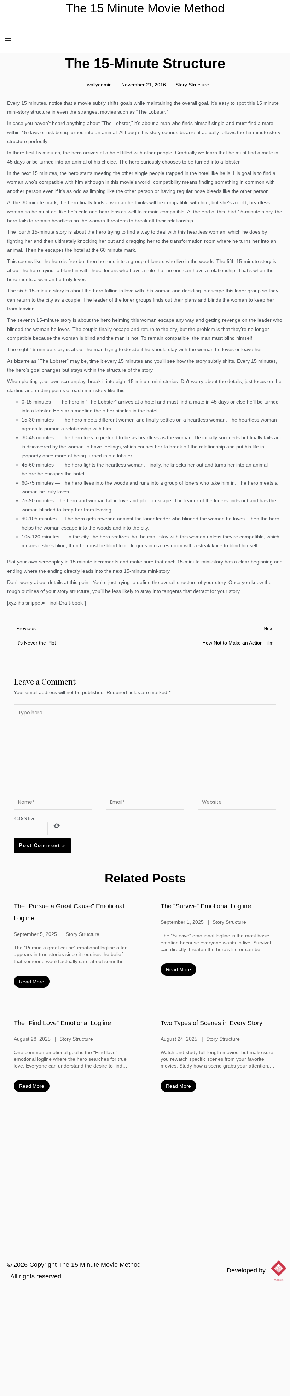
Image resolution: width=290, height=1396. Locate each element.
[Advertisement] (145, 1342)
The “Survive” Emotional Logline (206, 906)
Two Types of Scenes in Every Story (211, 1022)
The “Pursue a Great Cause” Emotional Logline (69, 912)
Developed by (246, 1270)
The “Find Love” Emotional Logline (62, 1022)
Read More (31, 981)
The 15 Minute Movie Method (99, 1264)
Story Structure (192, 84)
